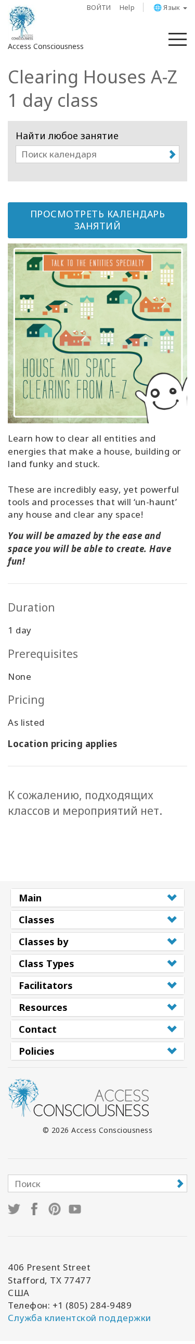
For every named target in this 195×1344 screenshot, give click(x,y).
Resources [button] (43, 1007)
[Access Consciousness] (22, 23)
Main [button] (30, 897)
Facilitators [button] (46, 985)
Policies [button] (37, 1051)
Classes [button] (37, 919)
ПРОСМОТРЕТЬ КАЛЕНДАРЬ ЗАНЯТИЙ (97, 220)
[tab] (97, 898)
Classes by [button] (43, 941)
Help (127, 7)
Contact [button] (38, 1029)
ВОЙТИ (99, 7)
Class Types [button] (46, 963)
